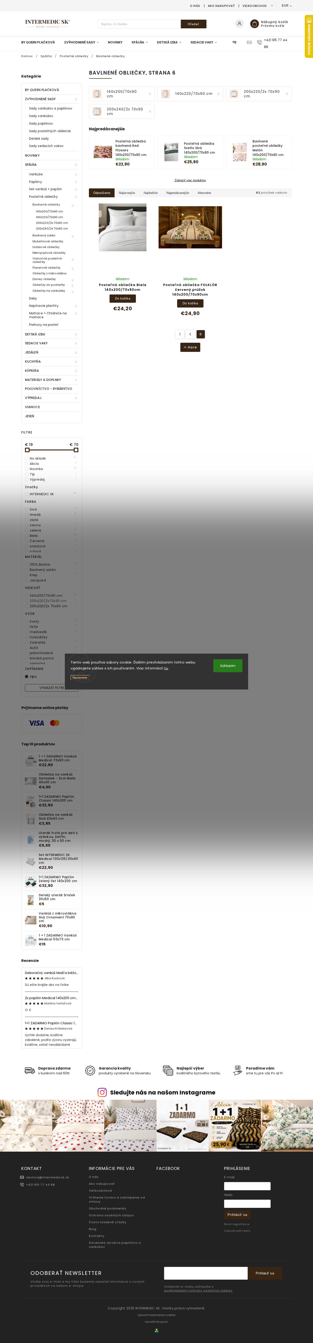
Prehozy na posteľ (43, 324)
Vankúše (36, 174)
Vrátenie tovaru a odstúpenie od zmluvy (117, 1200)
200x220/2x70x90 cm (53, 601)
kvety (53, 621)
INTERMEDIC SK (53, 494)
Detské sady (39, 138)
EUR (285, 5)
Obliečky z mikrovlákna (49, 273)
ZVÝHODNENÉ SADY (40, 99)
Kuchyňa (33, 361)
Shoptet (162, 1322)
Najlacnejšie (127, 193)
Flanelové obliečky (46, 268)
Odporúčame (101, 193)
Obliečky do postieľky (49, 285)
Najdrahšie (151, 193)
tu (166, 668)
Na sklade (53, 458)
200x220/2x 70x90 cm (52, 223)
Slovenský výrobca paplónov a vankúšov (115, 1245)
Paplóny (35, 181)
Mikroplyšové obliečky (49, 253)
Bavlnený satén (44, 235)
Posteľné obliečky (43, 196)
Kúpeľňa (32, 370)
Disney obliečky (44, 279)
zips (53, 676)
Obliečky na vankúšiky (49, 291)
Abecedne (204, 193)
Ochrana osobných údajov (111, 1215)
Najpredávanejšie (177, 193)
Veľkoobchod (254, 6)
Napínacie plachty (44, 305)
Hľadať (193, 24)
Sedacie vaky (36, 343)
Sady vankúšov (41, 116)
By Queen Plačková (42, 90)
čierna (53, 525)
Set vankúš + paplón (45, 189)
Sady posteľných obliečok (50, 131)
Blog (92, 1229)
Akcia (53, 463)
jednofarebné (53, 653)
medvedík (53, 632)
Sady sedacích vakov (46, 146)
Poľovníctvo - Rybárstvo (48, 388)
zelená (53, 530)
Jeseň (29, 416)
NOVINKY (32, 155)
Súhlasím (228, 665)
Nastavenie (79, 677)
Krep (53, 575)
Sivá (53, 509)
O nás (195, 6)
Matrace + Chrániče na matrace (48, 315)
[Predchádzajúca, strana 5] (190, 334)
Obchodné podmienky (107, 1208)
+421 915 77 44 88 (40, 1185)
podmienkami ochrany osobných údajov (198, 1290)
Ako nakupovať (221, 6)
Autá (53, 647)
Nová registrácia (237, 1224)
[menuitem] (40, 42)
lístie (53, 626)
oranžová (53, 546)
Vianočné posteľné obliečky (47, 260)
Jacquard (53, 580)
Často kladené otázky (107, 1222)
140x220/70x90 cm (49, 217)
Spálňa (31, 164)
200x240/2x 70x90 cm (52, 228)
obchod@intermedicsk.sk (47, 1177)
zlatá (53, 520)
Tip (53, 474)
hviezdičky (53, 637)
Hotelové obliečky (46, 247)
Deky (33, 298)
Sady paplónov (41, 123)
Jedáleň (31, 352)
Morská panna (53, 658)
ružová (53, 551)
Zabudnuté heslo (237, 1231)
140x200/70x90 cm (49, 211)
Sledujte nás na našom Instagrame (162, 1093)
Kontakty (96, 1236)
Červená (53, 541)
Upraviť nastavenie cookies (157, 1315)
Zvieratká (53, 642)
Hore (192, 347)
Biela (53, 535)
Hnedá (53, 514)
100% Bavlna (53, 564)
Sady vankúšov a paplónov (50, 108)
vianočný (53, 663)
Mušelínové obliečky (48, 241)
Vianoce (32, 407)
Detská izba (35, 334)
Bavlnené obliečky (46, 204)
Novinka (53, 469)
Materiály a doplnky (43, 379)
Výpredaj (33, 398)
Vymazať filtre (51, 687)
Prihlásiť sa (237, 1215)
